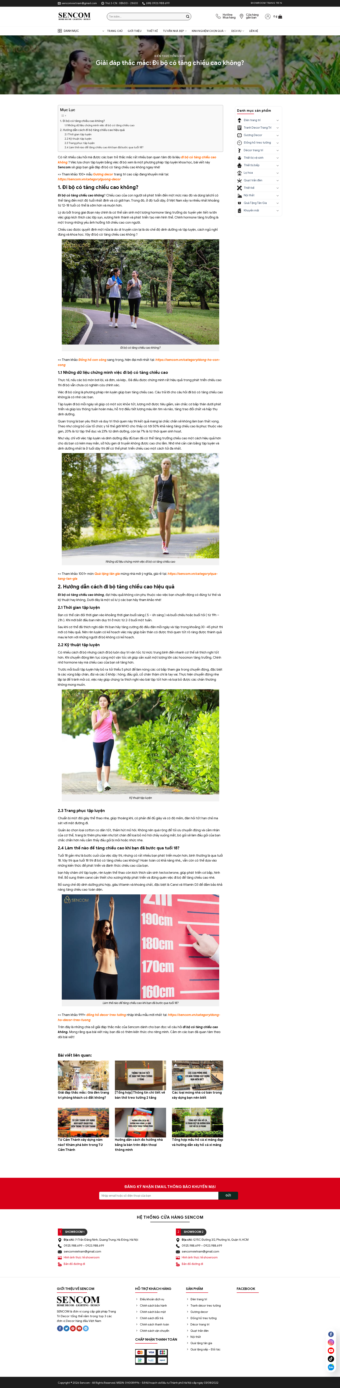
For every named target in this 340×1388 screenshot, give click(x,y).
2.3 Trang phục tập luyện (80, 143)
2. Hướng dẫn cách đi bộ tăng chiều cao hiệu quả (92, 130)
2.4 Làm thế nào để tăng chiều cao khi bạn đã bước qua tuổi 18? (104, 147)
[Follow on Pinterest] (73, 1328)
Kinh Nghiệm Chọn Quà (208, 31)
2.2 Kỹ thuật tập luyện (78, 138)
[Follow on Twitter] (66, 1328)
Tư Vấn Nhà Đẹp (173, 31)
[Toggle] (277, 120)
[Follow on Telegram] (86, 1328)
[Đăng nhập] (268, 16)
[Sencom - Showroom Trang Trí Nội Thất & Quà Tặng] (79, 16)
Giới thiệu (134, 31)
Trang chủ (115, 31)
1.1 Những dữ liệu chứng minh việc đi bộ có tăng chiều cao (100, 125)
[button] (277, 16)
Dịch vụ (236, 31)
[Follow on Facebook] (60, 1328)
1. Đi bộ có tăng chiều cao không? (82, 121)
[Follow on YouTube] (79, 1328)
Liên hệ (253, 31)
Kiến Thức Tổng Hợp (170, 56)
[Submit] (187, 16)
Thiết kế (152, 31)
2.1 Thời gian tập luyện (78, 134)
